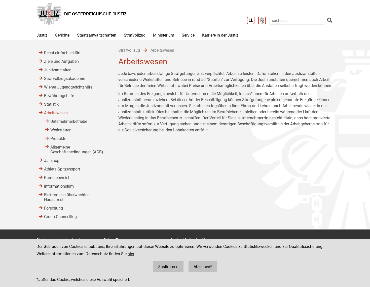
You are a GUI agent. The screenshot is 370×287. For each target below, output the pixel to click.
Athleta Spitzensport (62, 169)
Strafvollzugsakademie (64, 78)
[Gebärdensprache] (264, 21)
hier (131, 253)
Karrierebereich (57, 177)
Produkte (58, 138)
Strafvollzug (134, 35)
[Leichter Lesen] (252, 21)
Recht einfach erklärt (62, 52)
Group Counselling (60, 216)
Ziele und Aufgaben (61, 61)
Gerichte (62, 35)
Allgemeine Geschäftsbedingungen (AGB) (76, 149)
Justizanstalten (57, 70)
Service (188, 35)
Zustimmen (168, 266)
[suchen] (330, 20)
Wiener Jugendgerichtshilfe (68, 87)
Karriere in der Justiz (220, 35)
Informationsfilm (59, 186)
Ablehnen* (203, 266)
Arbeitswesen (56, 112)
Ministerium (163, 35)
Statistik (51, 104)
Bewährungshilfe (59, 95)
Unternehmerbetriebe (68, 121)
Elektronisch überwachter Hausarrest (66, 197)
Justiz (41, 35)
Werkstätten (60, 130)
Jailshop (51, 160)
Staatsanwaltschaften (96, 35)
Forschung (53, 208)
